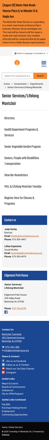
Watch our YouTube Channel (20, 368)
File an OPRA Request (12, 393)
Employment (8, 411)
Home (7, 84)
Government (20, 84)
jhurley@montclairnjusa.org (25, 236)
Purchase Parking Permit (14, 407)
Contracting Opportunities (15, 414)
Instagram (11, 372)
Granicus (5, 434)
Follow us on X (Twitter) (17, 365)
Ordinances (7, 390)
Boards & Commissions (13, 387)
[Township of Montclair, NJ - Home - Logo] (13, 64)
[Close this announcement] (46, 3)
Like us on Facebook (16, 361)
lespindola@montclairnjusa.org (26, 253)
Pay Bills (6, 404)
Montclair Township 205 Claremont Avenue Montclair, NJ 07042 (13, 337)
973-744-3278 (19, 308)
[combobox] (30, 53)
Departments (36, 84)
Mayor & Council (10, 383)
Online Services (16, 427)
